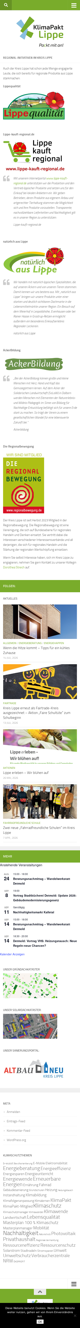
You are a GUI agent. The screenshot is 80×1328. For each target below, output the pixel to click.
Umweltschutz (17, 1255)
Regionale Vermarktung (47, 1240)
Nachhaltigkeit (20, 1233)
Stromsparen (45, 1250)
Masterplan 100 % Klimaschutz (30, 1222)
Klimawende (56, 1211)
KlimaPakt (60, 1200)
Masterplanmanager (18, 1228)
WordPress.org (16, 1140)
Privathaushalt (19, 1239)
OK (40, 1321)
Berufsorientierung (23, 1163)
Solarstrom (11, 1250)
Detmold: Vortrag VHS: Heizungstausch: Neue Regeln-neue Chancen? (45, 943)
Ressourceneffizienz (21, 1245)
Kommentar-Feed (18, 1130)
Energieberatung (30, 643)
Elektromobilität (56, 1163)
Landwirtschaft (14, 1217)
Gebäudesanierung (15, 1190)
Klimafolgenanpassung (18, 1201)
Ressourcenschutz (57, 1245)
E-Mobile (39, 1163)
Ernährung (30, 1185)
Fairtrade (9, 703)
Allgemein (9, 643)
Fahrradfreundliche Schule (21, 822)
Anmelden (13, 1112)
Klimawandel (36, 1212)
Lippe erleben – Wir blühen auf (26, 773)
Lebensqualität (43, 1217)
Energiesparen (13, 1174)
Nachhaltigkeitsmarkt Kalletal (33, 912)
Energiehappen (54, 643)
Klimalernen (42, 1201)
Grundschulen (37, 1190)
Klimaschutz (47, 1205)
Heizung (51, 1190)
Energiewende (17, 1179)
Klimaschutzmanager (15, 1212)
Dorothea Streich (14, 567)
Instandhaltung (14, 1195)
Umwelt (60, 1250)
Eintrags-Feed (16, 1121)
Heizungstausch (65, 1190)
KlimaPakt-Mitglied (18, 1206)
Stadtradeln (29, 1251)
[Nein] (75, 1316)
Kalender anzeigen (12, 954)
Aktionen (9, 767)
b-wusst (8, 1163)
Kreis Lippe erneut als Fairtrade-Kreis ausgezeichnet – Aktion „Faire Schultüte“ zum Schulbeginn (36, 713)
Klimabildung (36, 1195)
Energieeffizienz (56, 1168)
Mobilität (41, 1227)
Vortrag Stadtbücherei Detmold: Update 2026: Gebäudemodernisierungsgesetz (45, 897)
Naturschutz (45, 1234)
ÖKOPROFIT (19, 1261)
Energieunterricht (39, 1173)
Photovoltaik (63, 1233)
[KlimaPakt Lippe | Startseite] (40, 31)
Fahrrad (45, 1185)
